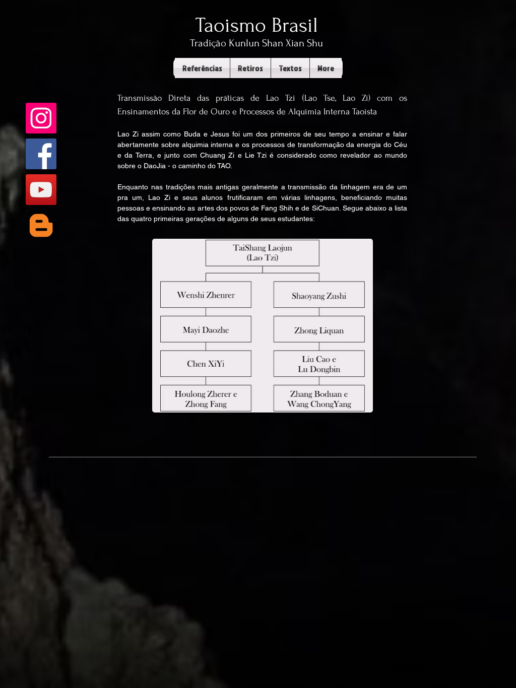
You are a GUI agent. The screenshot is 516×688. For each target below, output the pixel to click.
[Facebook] (41, 154)
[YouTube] (41, 189)
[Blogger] (41, 225)
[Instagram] (41, 118)
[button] (202, 68)
